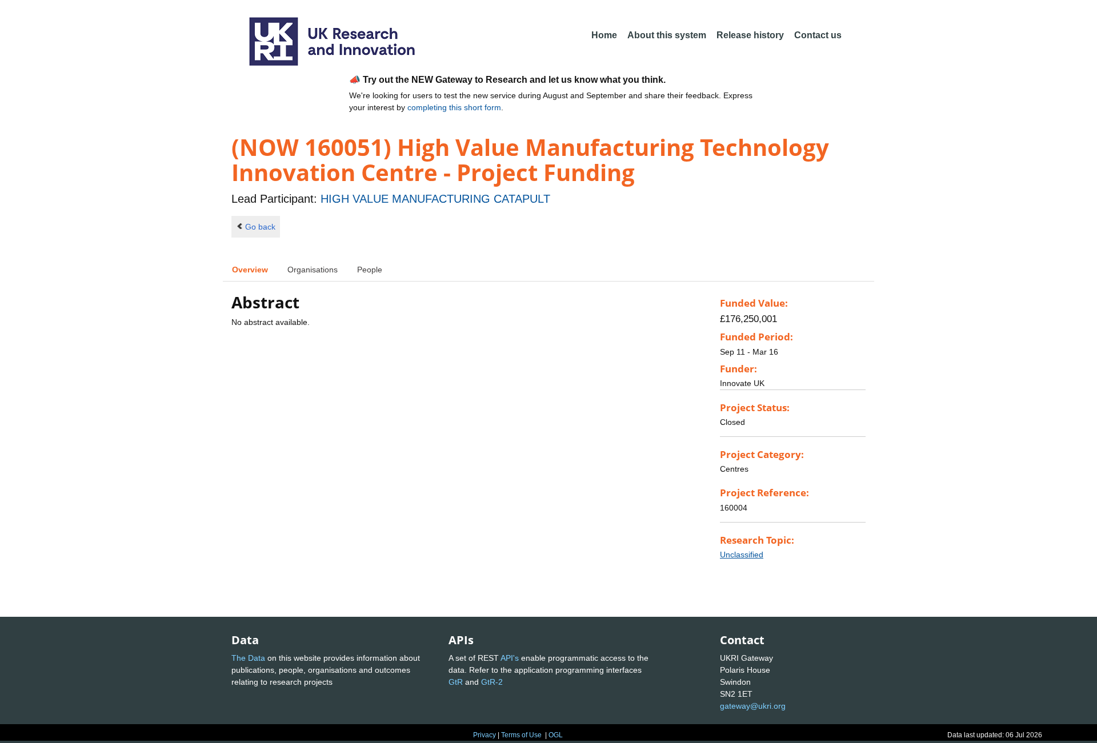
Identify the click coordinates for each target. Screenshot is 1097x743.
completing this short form (454, 107)
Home (604, 35)
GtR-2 (492, 681)
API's (510, 657)
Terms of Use (521, 735)
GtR (456, 681)
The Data (248, 657)
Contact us (818, 35)
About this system (666, 35)
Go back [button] (260, 226)
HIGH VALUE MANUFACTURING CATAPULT (435, 198)
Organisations (312, 269)
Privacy (484, 735)
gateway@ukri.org (753, 705)
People (369, 269)
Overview (250, 269)
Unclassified (741, 554)
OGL (555, 735)
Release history (750, 35)
